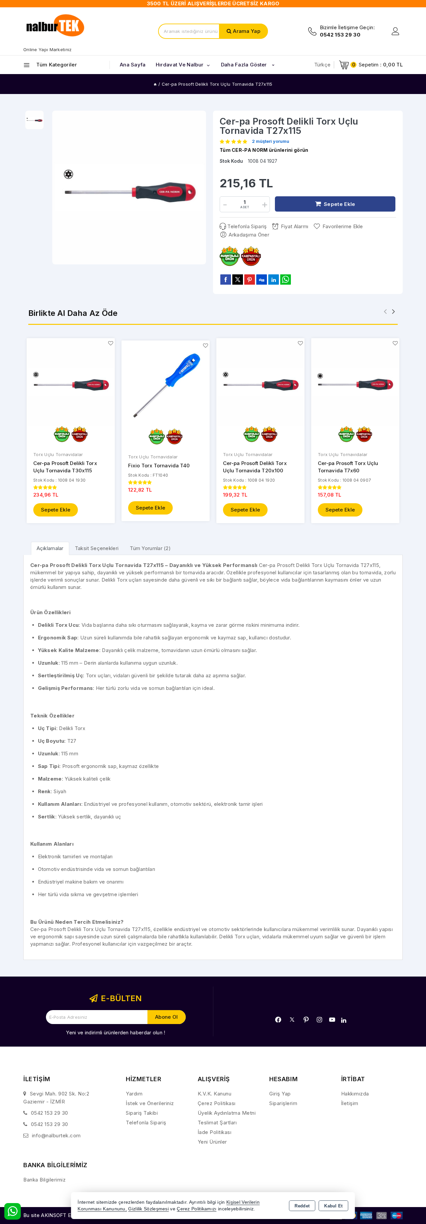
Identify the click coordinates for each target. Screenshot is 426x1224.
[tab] (50, 548)
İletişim (349, 1103)
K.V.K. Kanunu (215, 1093)
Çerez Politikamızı (196, 1208)
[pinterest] (249, 279)
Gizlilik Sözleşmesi (148, 1208)
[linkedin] (273, 279)
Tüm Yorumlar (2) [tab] (150, 548)
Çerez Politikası (217, 1103)
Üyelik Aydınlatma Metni (227, 1113)
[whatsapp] (285, 279)
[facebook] (225, 279)
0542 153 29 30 (49, 1113)
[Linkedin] (343, 1020)
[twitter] (237, 279)
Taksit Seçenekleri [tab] (96, 548)
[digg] (261, 279)
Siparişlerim (283, 1103)
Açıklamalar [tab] (50, 548)
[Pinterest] (306, 1019)
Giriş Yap (280, 1093)
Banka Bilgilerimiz (44, 1180)
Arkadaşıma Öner (249, 235)
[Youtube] (332, 1020)
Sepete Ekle (55, 510)
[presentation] (385, 311)
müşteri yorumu (270, 141)
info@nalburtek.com (56, 1135)
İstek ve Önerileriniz (150, 1103)
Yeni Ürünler (212, 1142)
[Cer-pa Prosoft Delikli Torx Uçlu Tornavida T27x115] (129, 187)
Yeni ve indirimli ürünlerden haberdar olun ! (115, 1032)
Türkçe (322, 64)
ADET (244, 207)
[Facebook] (278, 1019)
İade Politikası (215, 1132)
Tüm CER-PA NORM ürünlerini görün (264, 150)
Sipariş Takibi (142, 1113)
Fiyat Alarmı (294, 226)
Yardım (134, 1093)
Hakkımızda (355, 1093)
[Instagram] (319, 1019)
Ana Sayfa (133, 64)
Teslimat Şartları (217, 1122)
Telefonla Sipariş (247, 226)
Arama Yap (246, 31)
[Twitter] (292, 1019)
